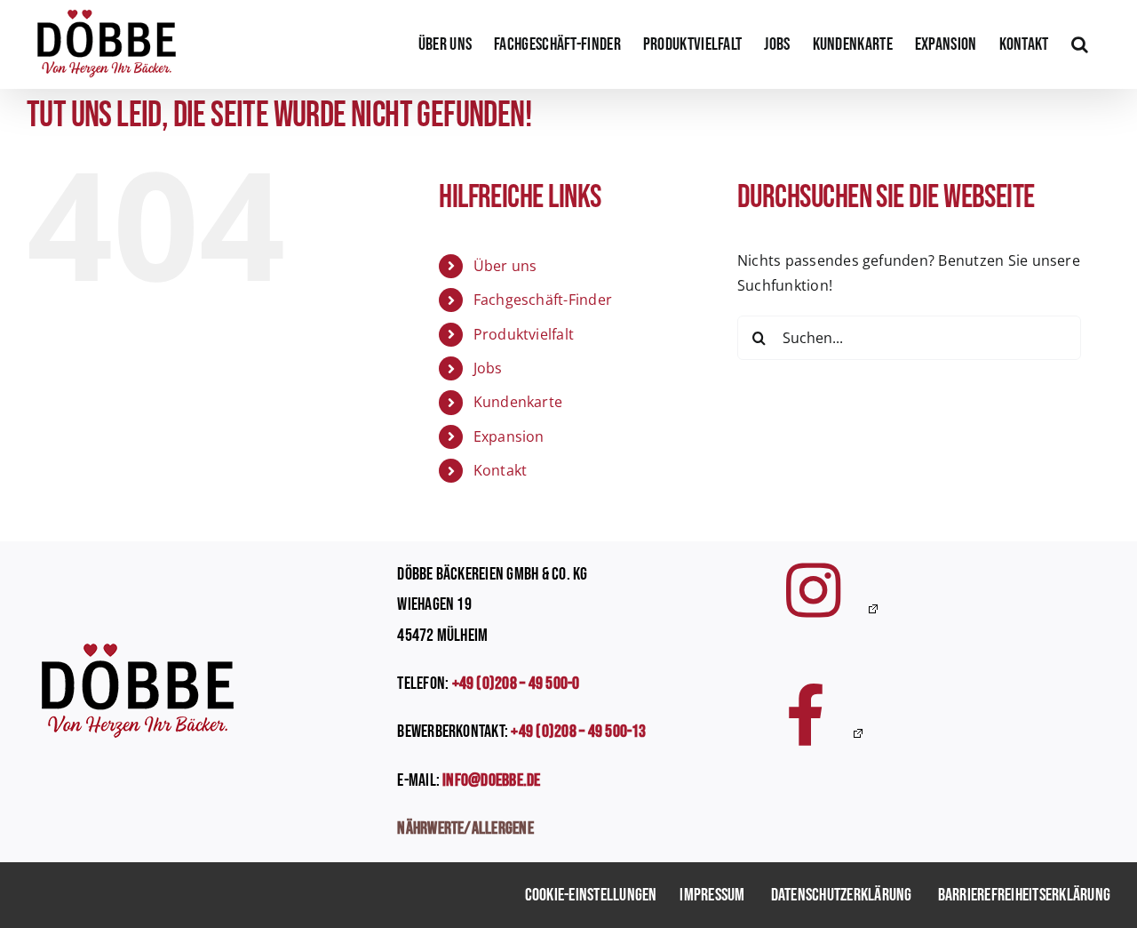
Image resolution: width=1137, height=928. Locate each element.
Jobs (488, 368)
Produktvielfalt (524, 334)
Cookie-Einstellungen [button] (591, 895)
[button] (1079, 44)
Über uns (505, 266)
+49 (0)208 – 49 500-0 (516, 683)
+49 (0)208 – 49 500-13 (578, 731)
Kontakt (500, 470)
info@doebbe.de (491, 780)
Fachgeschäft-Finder (543, 299)
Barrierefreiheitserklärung (1024, 895)
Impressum (712, 895)
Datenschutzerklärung (841, 895)
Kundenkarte (518, 402)
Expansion (509, 436)
